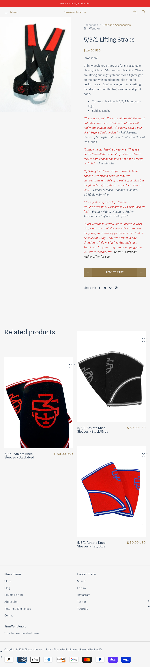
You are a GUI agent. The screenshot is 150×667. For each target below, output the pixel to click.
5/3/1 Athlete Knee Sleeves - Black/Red (19, 455)
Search (81, 581)
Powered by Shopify (90, 649)
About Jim (11, 601)
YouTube (82, 608)
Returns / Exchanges (17, 608)
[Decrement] (88, 272)
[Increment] (141, 272)
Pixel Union (71, 649)
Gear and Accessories (116, 24)
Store (7, 581)
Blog (7, 588)
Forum (81, 588)
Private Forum (13, 595)
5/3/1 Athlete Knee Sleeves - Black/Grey (92, 429)
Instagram (83, 595)
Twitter (81, 601)
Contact (9, 615)
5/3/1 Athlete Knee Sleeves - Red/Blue (91, 544)
